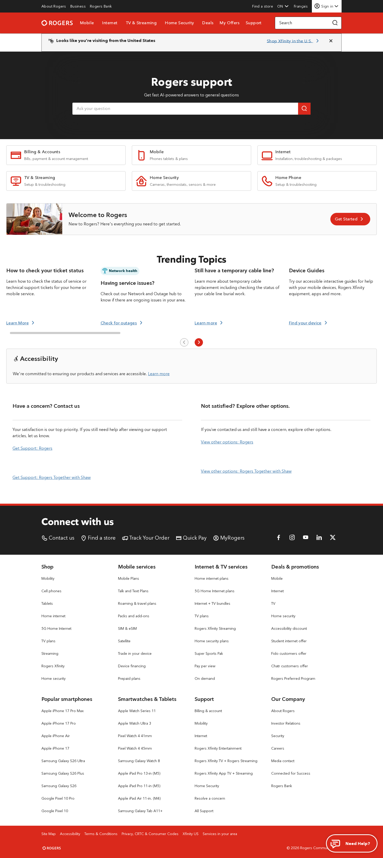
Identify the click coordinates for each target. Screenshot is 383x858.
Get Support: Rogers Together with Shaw (52, 477)
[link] (53, 6)
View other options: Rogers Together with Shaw (246, 471)
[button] (283, 6)
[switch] (301, 6)
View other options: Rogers (227, 442)
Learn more (159, 373)
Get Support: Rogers (32, 448)
